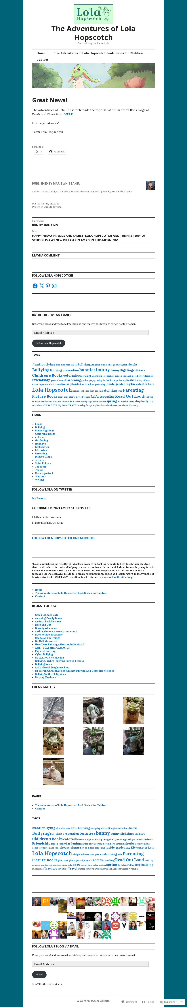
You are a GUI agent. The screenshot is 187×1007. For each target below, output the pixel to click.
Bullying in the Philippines (50, 674)
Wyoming (133, 405)
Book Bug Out (43, 624)
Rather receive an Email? (51, 315)
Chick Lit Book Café (46, 615)
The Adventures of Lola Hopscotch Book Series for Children (98, 53)
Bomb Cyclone (121, 364)
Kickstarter (139, 384)
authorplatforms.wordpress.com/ (56, 631)
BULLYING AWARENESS (49, 657)
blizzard (105, 364)
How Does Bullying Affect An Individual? (59, 644)
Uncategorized (53, 206)
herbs (130, 380)
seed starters (54, 401)
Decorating (84, 376)
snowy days (86, 401)
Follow (39, 974)
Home (41, 53)
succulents (38, 405)
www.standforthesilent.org (115, 577)
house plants (70, 384)
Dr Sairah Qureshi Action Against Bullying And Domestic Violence (74, 670)
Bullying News (43, 664)
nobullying (109, 390)
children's (140, 370)
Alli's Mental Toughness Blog (52, 667)
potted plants (83, 397)
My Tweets (39, 498)
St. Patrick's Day (126, 401)
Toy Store (63, 405)
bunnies (87, 369)
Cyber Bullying (44, 654)
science (36, 401)
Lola (151, 384)
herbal (106, 380)
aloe (58, 364)
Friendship (41, 380)
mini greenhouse (80, 391)
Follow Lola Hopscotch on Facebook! (63, 538)
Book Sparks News (46, 628)
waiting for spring (87, 405)
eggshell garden (113, 376)
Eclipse (101, 376)
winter (124, 405)
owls (119, 391)
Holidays (139, 380)
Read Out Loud (129, 396)
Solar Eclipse (43, 463)
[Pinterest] (48, 286)
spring (111, 401)
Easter (93, 376)
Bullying (40, 369)
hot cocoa (55, 384)
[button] (53, 711)
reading (109, 396)
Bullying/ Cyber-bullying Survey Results (59, 661)
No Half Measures (46, 641)
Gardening (73, 380)
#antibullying (43, 364)
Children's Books (47, 375)
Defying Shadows (45, 677)
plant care (63, 397)
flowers (141, 376)
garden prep (87, 380)
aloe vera (65, 364)
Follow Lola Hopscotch (49, 343)
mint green (95, 391)
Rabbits (96, 396)
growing (98, 380)
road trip (148, 397)
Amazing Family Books (48, 618)
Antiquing (95, 364)
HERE (68, 114)
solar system (99, 401)
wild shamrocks (113, 405)
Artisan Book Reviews (48, 621)
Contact (42, 59)
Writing (39, 479)
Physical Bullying (45, 651)
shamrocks (67, 401)
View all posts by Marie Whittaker (111, 191)
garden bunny (58, 380)
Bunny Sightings (122, 370)
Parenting (133, 390)
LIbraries (41, 450)
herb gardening (118, 380)
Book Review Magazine (49, 634)
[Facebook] (35, 286)
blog (111, 364)
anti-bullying (80, 364)
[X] (41, 286)
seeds (44, 401)
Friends (149, 376)
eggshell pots (130, 376)
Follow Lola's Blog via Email (55, 946)
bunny (103, 369)
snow (76, 401)
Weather (100, 405)
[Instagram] (54, 286)
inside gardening (118, 384)
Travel (72, 405)
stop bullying (143, 401)
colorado (70, 375)
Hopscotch (44, 384)
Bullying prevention (64, 370)
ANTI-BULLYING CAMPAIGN (52, 647)
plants (72, 397)
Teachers (50, 405)
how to (83, 384)
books (133, 364)
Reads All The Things (47, 638)
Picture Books (45, 396)
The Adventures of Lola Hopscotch (93, 32)
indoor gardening (96, 384)
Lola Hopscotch (52, 389)
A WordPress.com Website (93, 1000)
